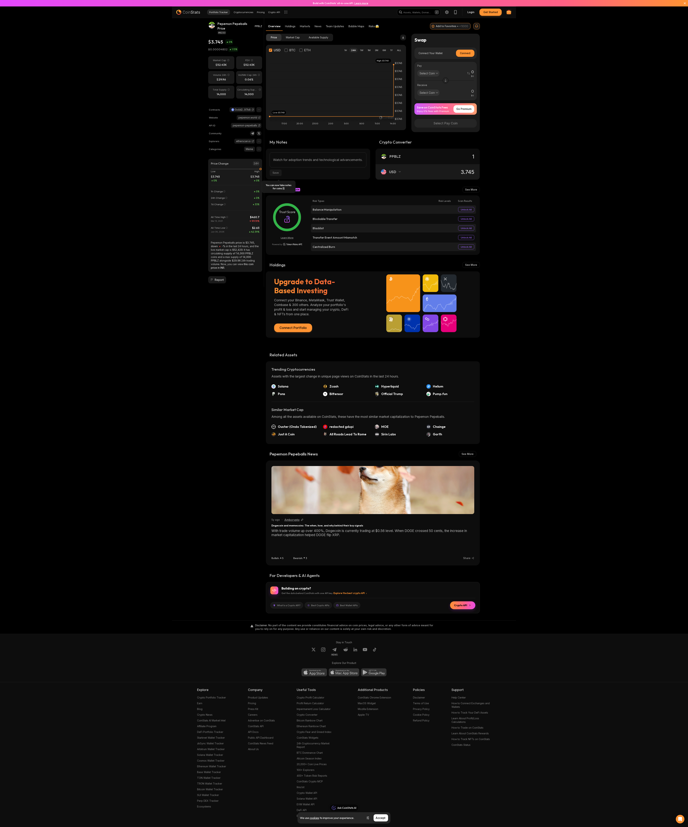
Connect (465, 53)
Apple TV (363, 714)
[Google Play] (373, 672)
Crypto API (460, 605)
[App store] (314, 672)
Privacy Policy (421, 708)
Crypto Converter (307, 714)
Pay (419, 65)
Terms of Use (421, 703)
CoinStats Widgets (307, 737)
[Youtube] (365, 651)
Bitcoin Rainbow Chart (309, 720)
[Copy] (252, 109)
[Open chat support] (680, 819)
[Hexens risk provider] (287, 244)
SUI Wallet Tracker (208, 795)
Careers (252, 714)
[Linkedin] (355, 651)
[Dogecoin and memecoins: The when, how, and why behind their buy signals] (372, 490)
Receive (422, 85)
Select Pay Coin (446, 123)
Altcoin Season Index (309, 758)
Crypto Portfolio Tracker (211, 697)
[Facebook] (374, 651)
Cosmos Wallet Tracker (210, 760)
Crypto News (204, 714)
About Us (253, 749)
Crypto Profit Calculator (310, 697)
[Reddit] (345, 651)
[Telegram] (252, 133)
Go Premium (463, 108)
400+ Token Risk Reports (312, 775)
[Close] (682, 3)
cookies (314, 818)
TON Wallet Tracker (209, 777)
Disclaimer (419, 697)
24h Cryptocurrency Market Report (313, 745)
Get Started (490, 12)
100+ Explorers (305, 769)
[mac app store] (344, 672)
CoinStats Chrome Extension (374, 697)
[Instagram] (323, 651)
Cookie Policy (421, 714)
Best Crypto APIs (320, 605)
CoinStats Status (461, 744)
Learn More (287, 237)
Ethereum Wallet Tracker (211, 766)
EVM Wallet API (305, 804)
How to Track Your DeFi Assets (470, 712)
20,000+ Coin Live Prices (312, 764)
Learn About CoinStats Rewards (470, 733)
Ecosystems (204, 806)
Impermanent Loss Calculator (314, 708)
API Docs (253, 731)
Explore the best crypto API (349, 593)
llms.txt (300, 787)
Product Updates (258, 697)
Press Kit (253, 708)
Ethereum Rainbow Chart (311, 726)
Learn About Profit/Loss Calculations (465, 720)
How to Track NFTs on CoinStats (471, 739)
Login (470, 12)
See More (471, 189)
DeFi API (302, 810)
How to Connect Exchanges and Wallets (471, 705)
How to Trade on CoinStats (467, 727)
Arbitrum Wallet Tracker (211, 749)
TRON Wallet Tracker (209, 783)
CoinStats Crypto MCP (310, 781)
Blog (199, 708)
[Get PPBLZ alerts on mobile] (476, 26)
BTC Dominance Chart (310, 752)
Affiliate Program (206, 726)
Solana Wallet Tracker (210, 754)
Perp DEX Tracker (208, 800)
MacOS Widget (367, 703)
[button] (252, 109)
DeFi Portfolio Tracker (210, 731)
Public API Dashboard (260, 737)
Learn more (361, 3)
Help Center (459, 697)
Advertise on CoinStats (261, 720)
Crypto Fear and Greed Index (314, 731)
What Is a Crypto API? (288, 605)
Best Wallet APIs (349, 605)
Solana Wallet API (307, 798)
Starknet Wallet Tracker (211, 737)
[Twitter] (258, 133)
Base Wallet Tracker (209, 772)
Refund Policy (421, 720)
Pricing (252, 703)
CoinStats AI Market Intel (211, 720)
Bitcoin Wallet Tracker (210, 789)
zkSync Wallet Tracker (210, 743)
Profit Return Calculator (310, 703)
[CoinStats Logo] (188, 12)
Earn (199, 703)
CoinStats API (256, 726)
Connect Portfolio (293, 328)
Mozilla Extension (368, 708)
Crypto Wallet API (307, 792)
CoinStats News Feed (260, 743)
